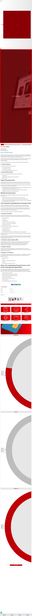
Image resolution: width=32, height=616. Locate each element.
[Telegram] (17, 284)
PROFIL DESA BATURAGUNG (6, 144)
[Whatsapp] (20, 284)
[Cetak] (18, 284)
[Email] (15, 284)
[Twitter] (13, 284)
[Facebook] (12, 284)
